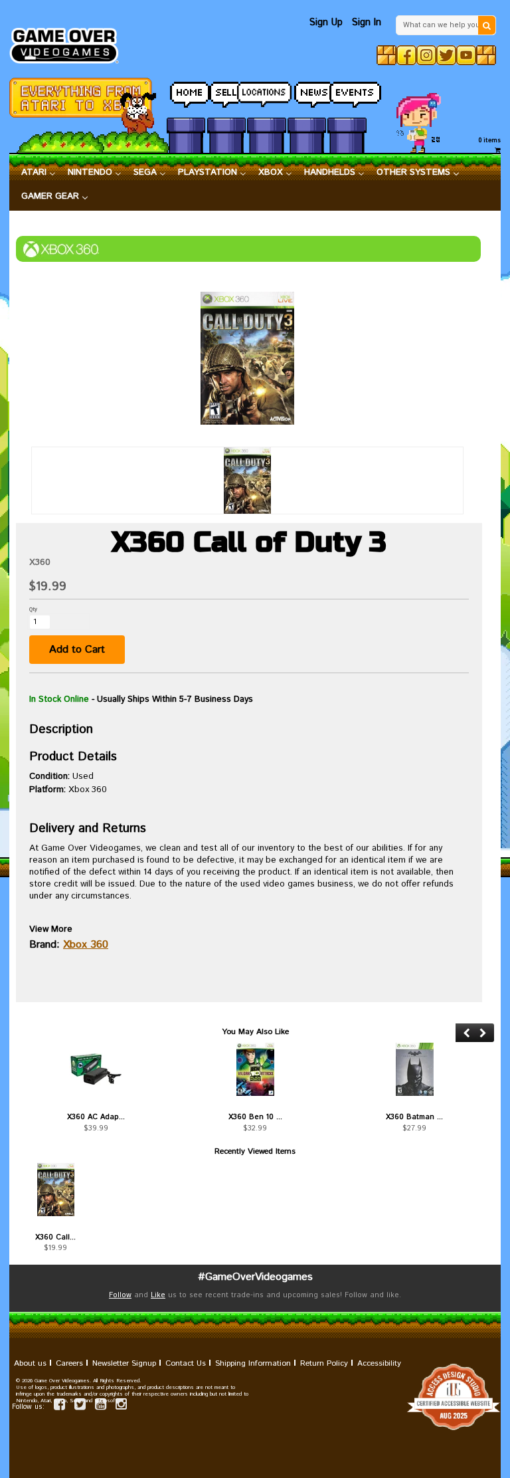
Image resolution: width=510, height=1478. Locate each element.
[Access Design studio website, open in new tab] (255, 1397)
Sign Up (326, 22)
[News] (306, 91)
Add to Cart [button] (77, 649)
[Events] (346, 91)
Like (158, 1295)
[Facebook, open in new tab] (406, 55)
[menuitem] (38, 173)
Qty (33, 609)
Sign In (366, 22)
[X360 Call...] (56, 1189)
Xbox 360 (85, 944)
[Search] (486, 25)
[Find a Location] (266, 91)
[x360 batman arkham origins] (414, 1069)
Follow (120, 1295)
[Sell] (226, 91)
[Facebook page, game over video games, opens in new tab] (59, 1406)
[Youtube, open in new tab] (466, 55)
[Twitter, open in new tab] (446, 55)
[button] (466, 1033)
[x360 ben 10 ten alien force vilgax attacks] (255, 1069)
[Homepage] (68, 42)
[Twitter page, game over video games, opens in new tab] (80, 1406)
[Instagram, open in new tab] (426, 55)
